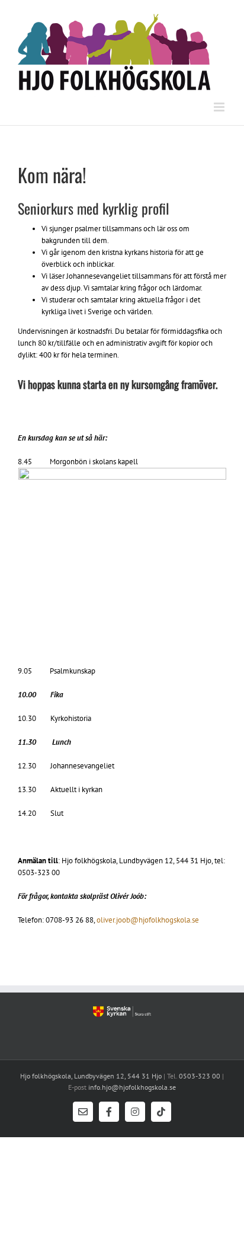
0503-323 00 (199, 1075)
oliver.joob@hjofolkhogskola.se (148, 920)
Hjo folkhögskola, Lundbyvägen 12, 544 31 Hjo (91, 1075)
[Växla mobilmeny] (220, 107)
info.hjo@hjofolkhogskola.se (131, 1087)
